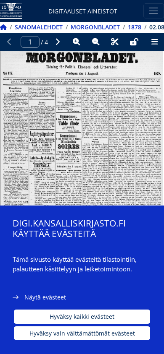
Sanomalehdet (39, 27)
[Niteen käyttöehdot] (134, 42)
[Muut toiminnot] (154, 42)
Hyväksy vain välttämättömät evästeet (82, 333)
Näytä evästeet (45, 297)
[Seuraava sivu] (57, 42)
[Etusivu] (3, 27)
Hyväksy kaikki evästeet (82, 316)
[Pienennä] (95, 42)
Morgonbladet (95, 27)
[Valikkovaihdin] (153, 10)
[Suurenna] (76, 42)
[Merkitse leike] (114, 42)
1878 (134, 27)
